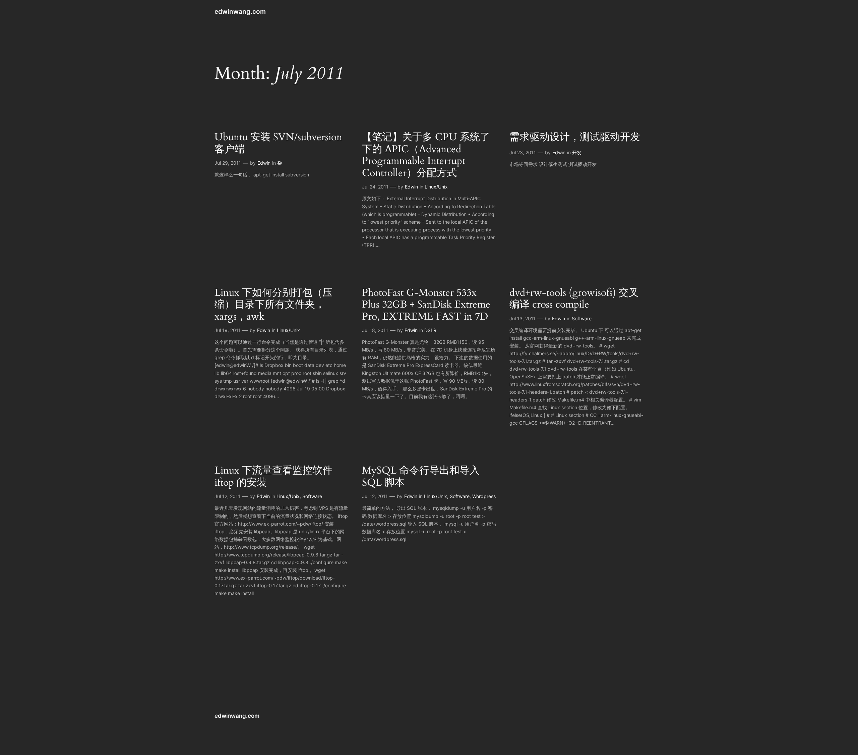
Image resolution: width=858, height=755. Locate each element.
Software (582, 318)
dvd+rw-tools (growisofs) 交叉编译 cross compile (574, 299)
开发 (576, 152)
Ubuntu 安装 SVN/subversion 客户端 (278, 143)
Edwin (263, 163)
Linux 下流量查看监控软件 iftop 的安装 (273, 477)
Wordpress (484, 496)
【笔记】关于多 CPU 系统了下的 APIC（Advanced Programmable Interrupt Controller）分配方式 (426, 155)
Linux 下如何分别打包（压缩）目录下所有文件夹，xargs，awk (273, 305)
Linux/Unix (436, 187)
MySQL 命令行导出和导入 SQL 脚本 (421, 477)
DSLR (430, 330)
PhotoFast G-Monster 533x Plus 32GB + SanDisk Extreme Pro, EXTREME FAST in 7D (426, 305)
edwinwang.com (240, 11)
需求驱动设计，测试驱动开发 (574, 137)
